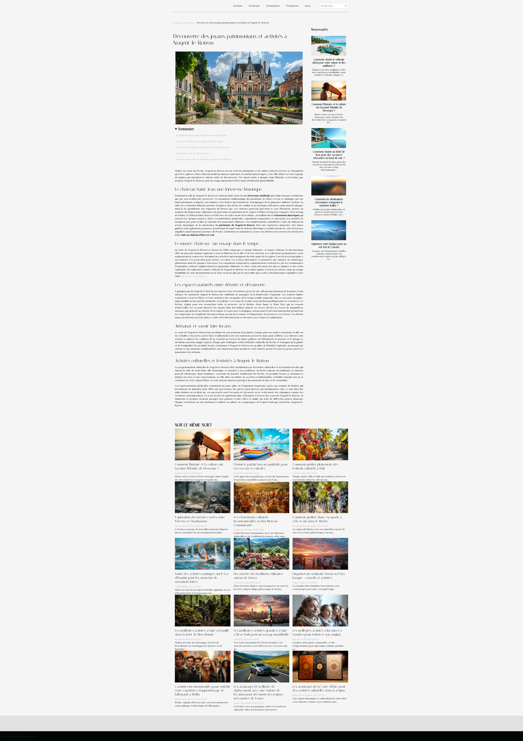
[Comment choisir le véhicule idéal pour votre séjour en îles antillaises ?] (328, 46)
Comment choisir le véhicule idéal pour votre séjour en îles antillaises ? (329, 62)
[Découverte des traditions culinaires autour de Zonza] (261, 553)
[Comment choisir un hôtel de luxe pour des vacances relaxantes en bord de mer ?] (328, 138)
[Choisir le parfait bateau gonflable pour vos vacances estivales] (261, 444)
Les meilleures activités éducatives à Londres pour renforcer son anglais (317, 632)
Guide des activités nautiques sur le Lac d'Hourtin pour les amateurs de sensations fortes (202, 578)
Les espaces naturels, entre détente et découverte (202, 147)
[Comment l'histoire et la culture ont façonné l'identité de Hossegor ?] (328, 91)
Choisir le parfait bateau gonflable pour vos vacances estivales (261, 466)
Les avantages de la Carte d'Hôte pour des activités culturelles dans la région (319, 688)
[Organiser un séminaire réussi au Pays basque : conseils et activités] (320, 553)
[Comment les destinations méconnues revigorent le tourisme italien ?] (328, 185)
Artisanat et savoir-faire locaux (192, 153)
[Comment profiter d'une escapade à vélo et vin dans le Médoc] (320, 497)
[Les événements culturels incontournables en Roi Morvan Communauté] (261, 497)
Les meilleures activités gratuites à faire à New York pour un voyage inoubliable (261, 632)
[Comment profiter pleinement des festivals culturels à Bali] (320, 444)
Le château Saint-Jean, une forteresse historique (201, 135)
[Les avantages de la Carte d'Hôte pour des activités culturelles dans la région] (320, 666)
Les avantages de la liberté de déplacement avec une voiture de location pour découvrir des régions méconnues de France (258, 692)
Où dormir (254, 5)
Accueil (177, 22)
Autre (308, 5)
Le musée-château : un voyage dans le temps (199, 141)
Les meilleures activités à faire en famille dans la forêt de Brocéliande (202, 632)
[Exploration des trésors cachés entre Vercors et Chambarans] (202, 497)
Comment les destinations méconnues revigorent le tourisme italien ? (329, 202)
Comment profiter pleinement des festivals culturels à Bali (315, 466)
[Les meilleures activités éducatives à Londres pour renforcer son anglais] (320, 610)
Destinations (273, 5)
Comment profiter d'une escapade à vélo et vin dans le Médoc (317, 519)
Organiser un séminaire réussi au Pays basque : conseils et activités (319, 576)
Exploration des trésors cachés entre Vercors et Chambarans (200, 519)
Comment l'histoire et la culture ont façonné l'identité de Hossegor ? (329, 107)
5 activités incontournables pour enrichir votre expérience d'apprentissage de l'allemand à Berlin (202, 690)
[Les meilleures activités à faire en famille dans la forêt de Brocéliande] (202, 610)
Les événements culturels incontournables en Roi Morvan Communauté (256, 521)
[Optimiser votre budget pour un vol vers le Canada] (328, 230)
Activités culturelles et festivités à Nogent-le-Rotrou (203, 159)
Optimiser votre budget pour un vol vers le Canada (328, 245)
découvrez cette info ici (193, 276)
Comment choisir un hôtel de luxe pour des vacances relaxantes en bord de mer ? (329, 155)
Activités (237, 5)
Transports (292, 5)
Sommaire (186, 129)
